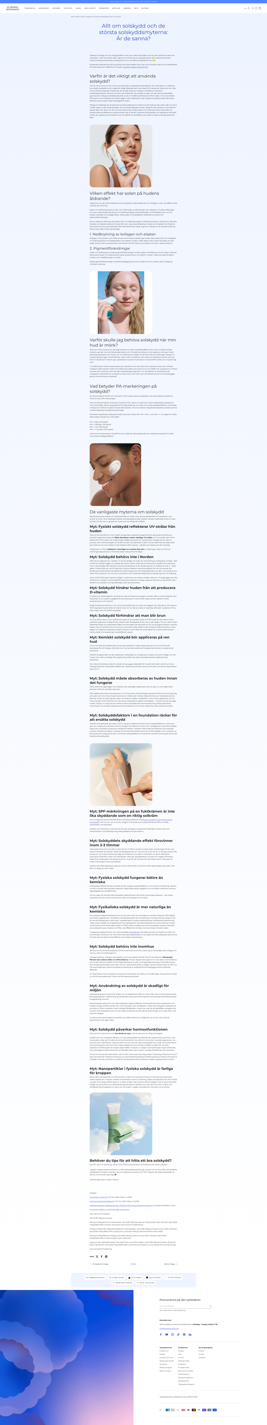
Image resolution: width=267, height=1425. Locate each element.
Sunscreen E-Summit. (99, 1197)
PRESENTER (104, 8)
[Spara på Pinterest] (106, 1256)
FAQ (179, 1354)
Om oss (181, 1357)
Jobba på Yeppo (184, 1361)
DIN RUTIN (68, 8)
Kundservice (164, 1351)
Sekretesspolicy (183, 1374)
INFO (136, 8)
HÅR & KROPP (90, 8)
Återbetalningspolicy (185, 1378)
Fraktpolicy (182, 1364)
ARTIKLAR (116, 8)
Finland (201, 1351)
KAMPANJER (44, 8)
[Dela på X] (97, 1256)
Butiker (162, 1354)
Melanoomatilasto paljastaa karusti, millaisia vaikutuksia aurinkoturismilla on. (121, 1206)
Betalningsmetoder (167, 1361)
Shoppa (181, 1351)
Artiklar (77, 16)
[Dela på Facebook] (101, 1256)
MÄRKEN (127, 8)
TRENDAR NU (29, 8)
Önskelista (163, 1364)
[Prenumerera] (209, 1306)
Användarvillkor (184, 1368)
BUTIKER (145, 8)
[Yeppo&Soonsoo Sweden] (67, 1357)
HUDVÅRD (56, 8)
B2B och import (165, 1371)
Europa (201, 1354)
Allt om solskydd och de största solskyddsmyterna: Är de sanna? (101, 16)
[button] (259, 8)
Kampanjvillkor (183, 1381)
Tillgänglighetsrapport (186, 1384)
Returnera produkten (185, 1371)
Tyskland (202, 1357)
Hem (72, 16)
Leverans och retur (166, 1357)
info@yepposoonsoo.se (169, 1329)
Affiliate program (166, 1368)
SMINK (78, 8)
